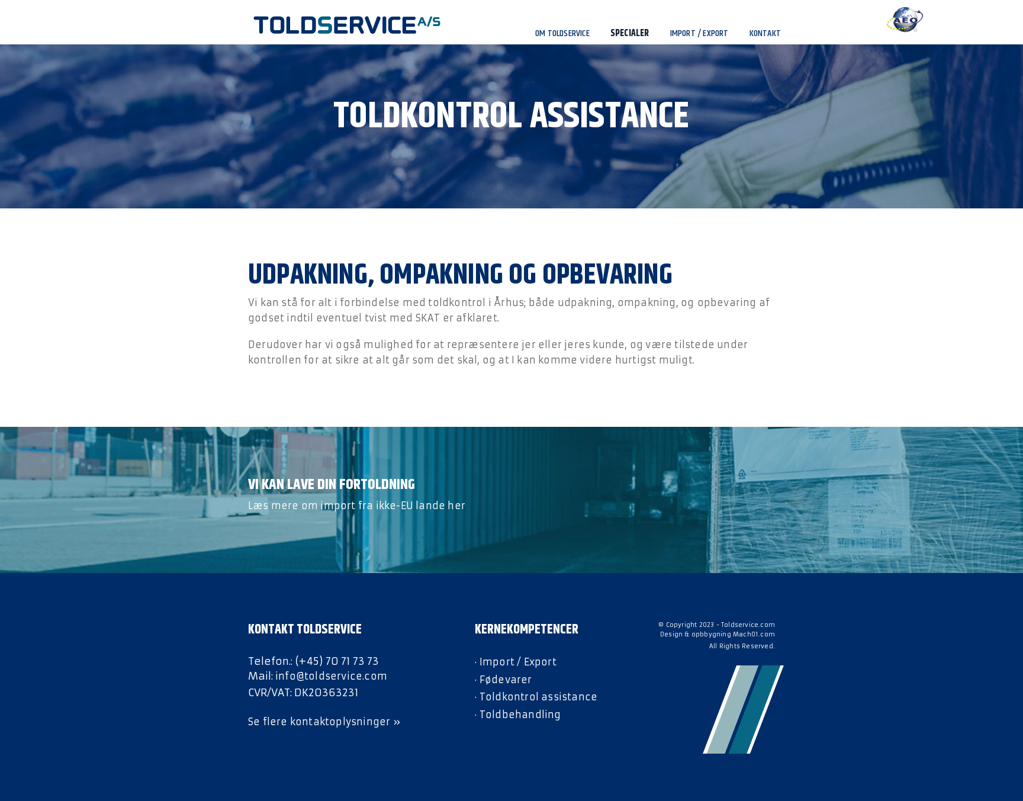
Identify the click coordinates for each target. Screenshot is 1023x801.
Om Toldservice (562, 33)
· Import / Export (515, 662)
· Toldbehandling (518, 714)
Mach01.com (754, 634)
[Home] (326, 25)
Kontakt (765, 33)
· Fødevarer (503, 680)
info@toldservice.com (331, 676)
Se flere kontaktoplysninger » (324, 722)
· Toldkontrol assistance (536, 697)
